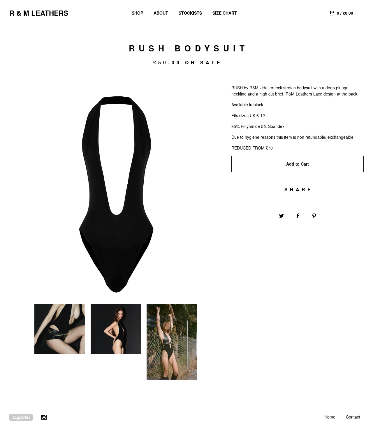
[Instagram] (44, 418)
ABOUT (161, 13)
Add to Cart (297, 164)
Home (329, 417)
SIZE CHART (224, 13)
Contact (353, 417)
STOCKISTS (190, 13)
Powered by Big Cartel (21, 417)
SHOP (137, 13)
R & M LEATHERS (38, 13)
